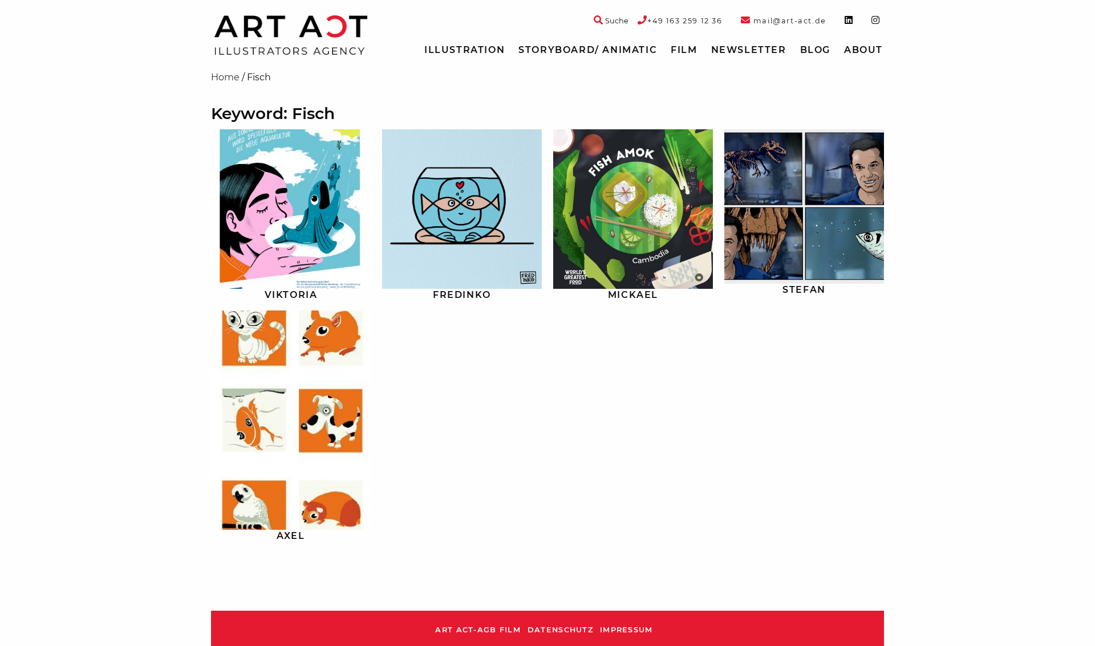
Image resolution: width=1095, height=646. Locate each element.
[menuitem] (464, 50)
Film (684, 49)
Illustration (464, 49)
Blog (815, 49)
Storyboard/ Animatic (587, 49)
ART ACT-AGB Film (477, 629)
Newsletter (748, 49)
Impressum (626, 629)
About (863, 49)
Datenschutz (560, 629)
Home (225, 77)
